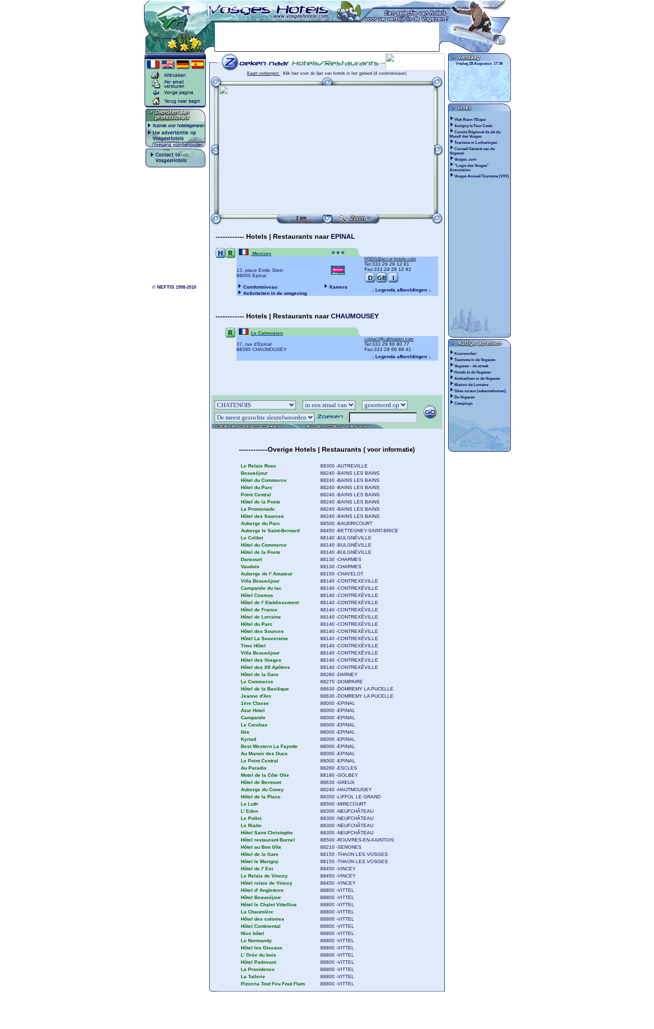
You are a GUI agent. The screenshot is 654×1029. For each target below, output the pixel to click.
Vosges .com (465, 159)
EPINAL (343, 236)
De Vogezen (464, 397)
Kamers (338, 287)
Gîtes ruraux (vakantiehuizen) (480, 391)
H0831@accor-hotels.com (390, 259)
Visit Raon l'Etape (470, 119)
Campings (463, 403)
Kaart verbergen (263, 73)
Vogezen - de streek (471, 366)
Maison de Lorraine (471, 385)
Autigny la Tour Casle (473, 126)
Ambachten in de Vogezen (477, 378)
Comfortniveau (260, 287)
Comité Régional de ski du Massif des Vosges (475, 134)
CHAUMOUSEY (355, 316)
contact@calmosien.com (389, 339)
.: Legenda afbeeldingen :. (401, 289)
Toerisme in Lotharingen (476, 142)
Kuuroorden (465, 353)
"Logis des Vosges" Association (469, 168)
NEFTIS (165, 287)
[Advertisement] (327, 37)
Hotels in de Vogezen (472, 372)
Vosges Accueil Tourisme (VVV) (482, 176)
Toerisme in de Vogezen (475, 360)
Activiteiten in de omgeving (275, 293)
